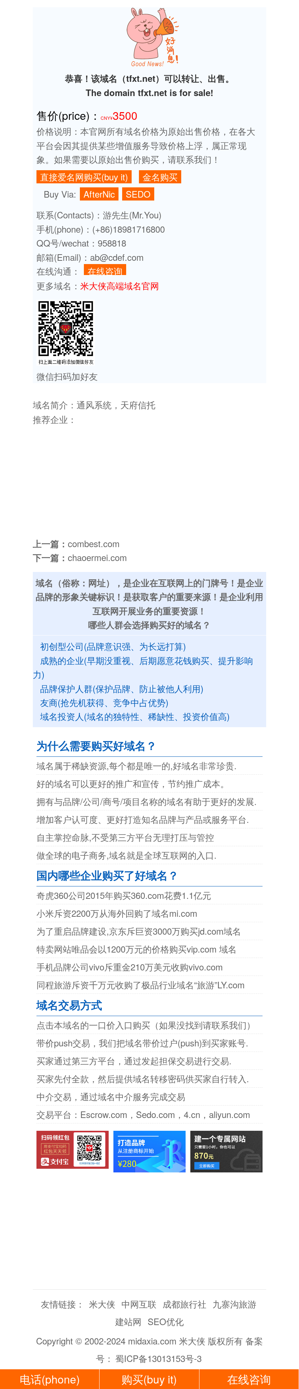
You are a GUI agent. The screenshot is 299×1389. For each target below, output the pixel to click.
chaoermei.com (97, 557)
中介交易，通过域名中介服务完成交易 (110, 1096)
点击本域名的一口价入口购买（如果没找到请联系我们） (145, 1024)
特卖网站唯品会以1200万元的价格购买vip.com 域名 (136, 948)
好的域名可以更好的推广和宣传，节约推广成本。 (132, 783)
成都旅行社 (184, 1303)
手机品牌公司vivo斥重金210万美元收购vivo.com (129, 966)
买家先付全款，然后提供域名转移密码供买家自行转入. (142, 1078)
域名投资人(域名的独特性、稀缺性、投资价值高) (135, 716)
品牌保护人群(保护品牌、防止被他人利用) (121, 688)
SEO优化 (166, 1321)
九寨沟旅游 (234, 1303)
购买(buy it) (149, 1379)
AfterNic (99, 193)
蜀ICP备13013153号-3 (158, 1358)
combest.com (94, 543)
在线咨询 (105, 269)
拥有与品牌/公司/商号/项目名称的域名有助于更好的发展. (146, 801)
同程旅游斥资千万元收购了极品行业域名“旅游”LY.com (140, 984)
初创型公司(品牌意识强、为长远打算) (113, 646)
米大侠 (102, 1303)
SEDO (138, 193)
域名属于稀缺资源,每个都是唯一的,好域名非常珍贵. (136, 765)
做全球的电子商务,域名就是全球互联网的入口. (126, 854)
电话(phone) (50, 1379)
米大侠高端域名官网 (119, 285)
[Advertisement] (149, 478)
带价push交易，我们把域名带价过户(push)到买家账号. (142, 1042)
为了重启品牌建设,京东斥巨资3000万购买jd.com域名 (138, 930)
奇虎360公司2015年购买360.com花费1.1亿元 (123, 895)
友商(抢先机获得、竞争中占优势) (104, 702)
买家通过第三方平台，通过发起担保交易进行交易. (134, 1060)
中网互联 (138, 1303)
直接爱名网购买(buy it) (84, 176)
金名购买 (160, 176)
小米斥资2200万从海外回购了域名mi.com (116, 913)
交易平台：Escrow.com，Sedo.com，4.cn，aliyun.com (143, 1114)
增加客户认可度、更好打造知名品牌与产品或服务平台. (142, 819)
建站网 (128, 1321)
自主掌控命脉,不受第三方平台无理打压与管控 (125, 837)
